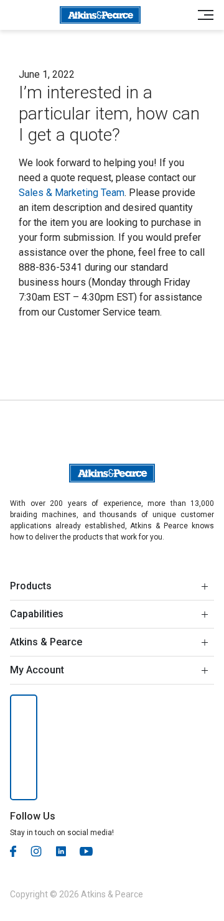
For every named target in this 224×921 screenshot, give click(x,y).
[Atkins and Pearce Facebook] (13, 850)
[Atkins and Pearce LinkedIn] (61, 850)
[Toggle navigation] (202, 15)
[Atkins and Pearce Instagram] (36, 850)
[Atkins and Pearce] (100, 15)
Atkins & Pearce (46, 642)
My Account (37, 670)
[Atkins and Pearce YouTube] (86, 850)
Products (31, 586)
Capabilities (36, 614)
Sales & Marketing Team (71, 193)
